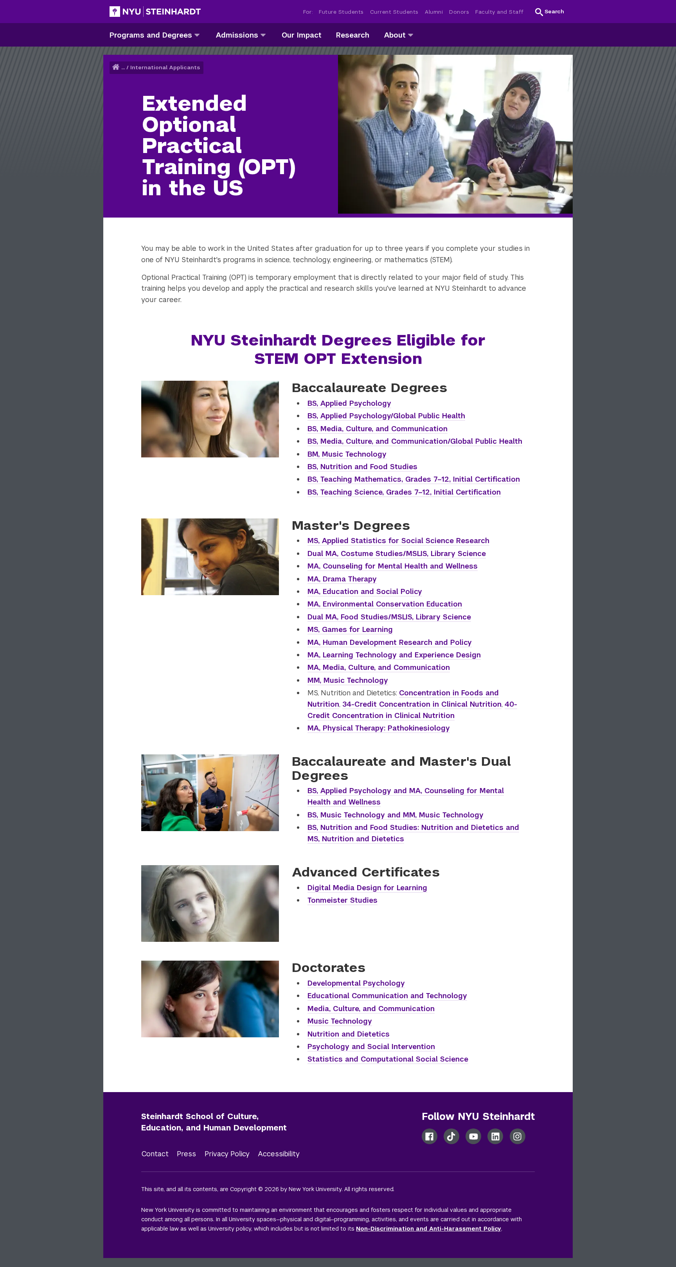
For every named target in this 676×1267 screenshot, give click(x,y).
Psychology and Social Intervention (371, 1046)
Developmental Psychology (356, 983)
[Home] (116, 67)
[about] (410, 34)
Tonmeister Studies (342, 900)
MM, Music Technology (347, 680)
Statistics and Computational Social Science (387, 1059)
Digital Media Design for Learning (367, 887)
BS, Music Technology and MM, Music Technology (395, 814)
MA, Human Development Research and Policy (389, 642)
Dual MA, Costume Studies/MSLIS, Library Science (396, 553)
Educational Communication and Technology (387, 995)
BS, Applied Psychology (349, 403)
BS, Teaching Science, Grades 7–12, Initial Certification (404, 492)
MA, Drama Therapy (342, 578)
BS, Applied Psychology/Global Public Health (386, 415)
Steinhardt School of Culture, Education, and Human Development (214, 1122)
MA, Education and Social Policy (364, 591)
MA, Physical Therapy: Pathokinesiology (378, 727)
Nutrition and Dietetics (348, 1033)
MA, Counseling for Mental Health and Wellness (392, 566)
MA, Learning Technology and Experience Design (394, 654)
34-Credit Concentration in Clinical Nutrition (422, 704)
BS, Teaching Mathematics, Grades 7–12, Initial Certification (413, 479)
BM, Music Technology (347, 454)
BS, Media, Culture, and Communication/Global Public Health (414, 441)
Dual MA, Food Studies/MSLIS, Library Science (389, 616)
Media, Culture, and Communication (371, 1008)
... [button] (123, 67)
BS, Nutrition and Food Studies (362, 466)
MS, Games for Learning (350, 629)
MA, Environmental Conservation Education (384, 603)
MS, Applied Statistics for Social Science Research (398, 540)
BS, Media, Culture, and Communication (377, 428)
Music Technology (339, 1021)
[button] (549, 12)
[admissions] (263, 34)
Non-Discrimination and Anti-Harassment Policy (428, 1228)
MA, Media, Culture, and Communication (378, 667)
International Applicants (165, 67)
